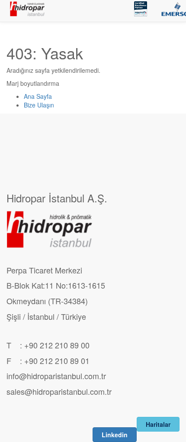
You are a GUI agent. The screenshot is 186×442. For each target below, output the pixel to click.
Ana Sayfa (38, 96)
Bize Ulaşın (39, 105)
